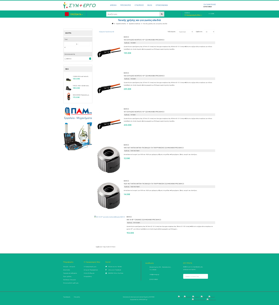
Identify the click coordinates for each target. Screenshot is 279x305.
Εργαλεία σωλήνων (134, 23)
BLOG (149, 5)
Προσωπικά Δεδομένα (70, 273)
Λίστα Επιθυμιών (89, 273)
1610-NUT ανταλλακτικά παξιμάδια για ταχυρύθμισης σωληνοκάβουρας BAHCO (154, 148)
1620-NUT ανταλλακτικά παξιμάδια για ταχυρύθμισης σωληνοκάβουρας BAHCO (154, 184)
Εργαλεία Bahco (121, 23)
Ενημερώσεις (88, 276)
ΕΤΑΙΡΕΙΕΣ (139, 5)
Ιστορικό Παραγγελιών (91, 270)
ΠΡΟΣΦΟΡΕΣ (125, 5)
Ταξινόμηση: (172, 31)
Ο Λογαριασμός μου (90, 266)
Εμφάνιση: (199, 31)
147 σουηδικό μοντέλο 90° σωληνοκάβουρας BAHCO (144, 112)
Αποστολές (66, 270)
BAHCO (68, 59)
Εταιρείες (77, 297)
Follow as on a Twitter (115, 266)
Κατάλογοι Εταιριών (69, 279)
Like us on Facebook (114, 270)
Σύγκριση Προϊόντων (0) (106, 31)
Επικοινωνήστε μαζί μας (70, 283)
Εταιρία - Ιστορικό (69, 266)
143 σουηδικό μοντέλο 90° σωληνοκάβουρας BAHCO (144, 40)
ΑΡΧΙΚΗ (113, 5)
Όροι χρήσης (67, 276)
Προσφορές (66, 297)
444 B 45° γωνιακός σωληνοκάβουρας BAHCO (144, 220)
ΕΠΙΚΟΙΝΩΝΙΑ (162, 5)
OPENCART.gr (143, 299)
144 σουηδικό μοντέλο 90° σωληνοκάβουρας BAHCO (144, 76)
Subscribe (203, 276)
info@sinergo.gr (154, 274)
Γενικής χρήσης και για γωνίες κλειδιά (155, 23)
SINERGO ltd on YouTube (115, 273)
